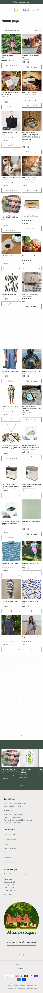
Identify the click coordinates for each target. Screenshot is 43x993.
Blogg (6, 844)
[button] (4, 10)
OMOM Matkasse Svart (9, 132)
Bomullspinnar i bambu (30, 216)
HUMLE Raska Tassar (29, 178)
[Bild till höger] (26, 785)
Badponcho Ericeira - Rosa (11, 677)
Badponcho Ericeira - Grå (30, 637)
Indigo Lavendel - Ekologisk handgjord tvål (31, 485)
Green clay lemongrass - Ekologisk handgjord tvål (30, 446)
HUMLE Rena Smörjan (29, 92)
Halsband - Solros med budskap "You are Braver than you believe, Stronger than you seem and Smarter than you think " (31, 136)
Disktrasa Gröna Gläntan (30, 294)
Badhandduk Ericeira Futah (31, 521)
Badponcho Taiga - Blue (10, 406)
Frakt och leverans (10, 853)
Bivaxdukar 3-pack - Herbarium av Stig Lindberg (26, 771)
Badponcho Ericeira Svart (10, 637)
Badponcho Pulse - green (30, 715)
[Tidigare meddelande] (4, 2)
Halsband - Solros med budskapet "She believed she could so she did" (11, 447)
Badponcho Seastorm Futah (31, 371)
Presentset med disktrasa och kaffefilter (10, 93)
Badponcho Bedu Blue (9, 601)
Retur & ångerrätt (10, 848)
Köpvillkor (7, 857)
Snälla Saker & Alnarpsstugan (20, 983)
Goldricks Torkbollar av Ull (11, 178)
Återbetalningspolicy (19, 985)
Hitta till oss (8, 894)
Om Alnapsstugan (10, 839)
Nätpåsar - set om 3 (28, 256)
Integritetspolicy (9, 862)
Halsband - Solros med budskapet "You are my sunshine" (30, 336)
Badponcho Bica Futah (9, 294)
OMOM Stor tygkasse (9, 334)
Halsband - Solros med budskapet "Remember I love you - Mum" (31, 408)
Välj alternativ (11, 65)
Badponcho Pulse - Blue (10, 563)
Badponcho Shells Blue (30, 601)
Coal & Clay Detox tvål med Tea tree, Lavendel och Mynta (11, 523)
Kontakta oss (8, 810)
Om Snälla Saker (9, 835)
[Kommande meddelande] (39, 2)
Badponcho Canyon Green (31, 563)
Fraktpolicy (21, 988)
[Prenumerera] (34, 947)
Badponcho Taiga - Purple (10, 715)
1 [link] (16, 735)
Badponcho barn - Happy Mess (30, 56)
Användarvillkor (11, 988)
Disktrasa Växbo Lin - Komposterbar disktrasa (10, 217)
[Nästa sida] (27, 735)
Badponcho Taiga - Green (30, 677)
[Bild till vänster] (17, 785)
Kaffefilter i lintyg (7, 256)
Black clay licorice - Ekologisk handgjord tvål (10, 485)
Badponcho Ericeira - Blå (10, 371)
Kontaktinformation (32, 988)
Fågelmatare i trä (7, 55)
